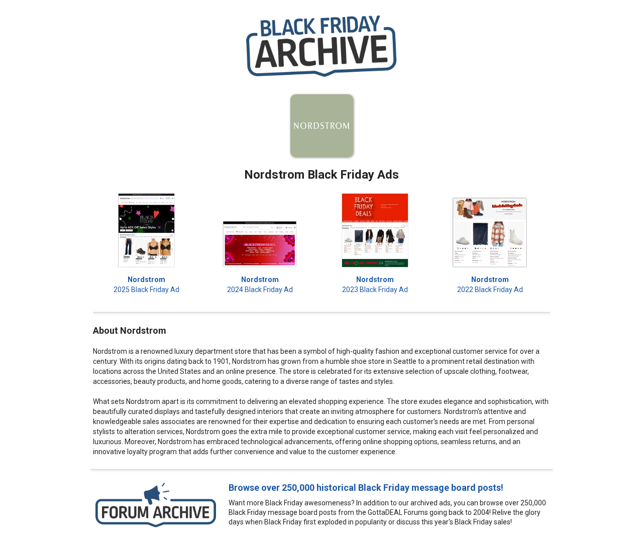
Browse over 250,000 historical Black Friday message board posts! (366, 487)
